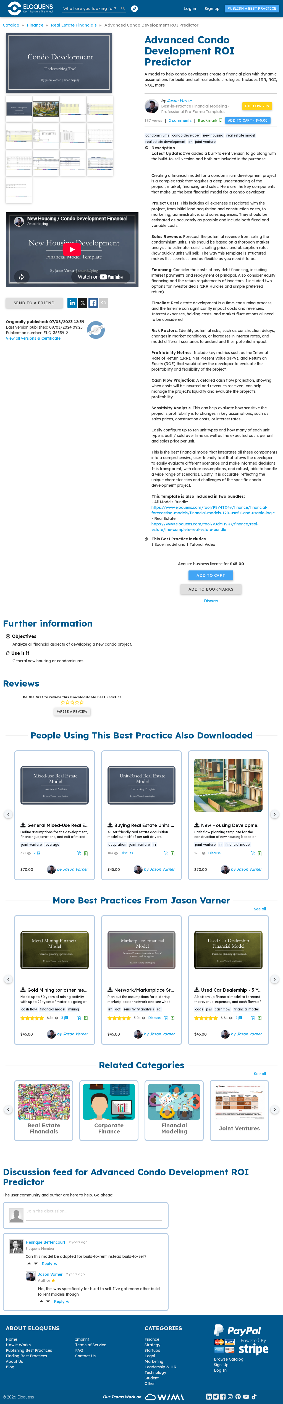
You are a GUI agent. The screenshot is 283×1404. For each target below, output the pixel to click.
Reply (50, 1263)
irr (190, 142)
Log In (220, 1370)
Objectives (24, 636)
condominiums (157, 135)
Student (152, 1378)
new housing (213, 135)
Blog (10, 1366)
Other (150, 1383)
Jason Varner (179, 100)
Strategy (152, 1344)
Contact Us (85, 1355)
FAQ (79, 1350)
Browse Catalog (228, 1359)
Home (11, 1339)
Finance (152, 1339)
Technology (155, 1372)
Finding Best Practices (26, 1355)
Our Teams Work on (122, 1396)
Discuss (211, 600)
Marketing (154, 1361)
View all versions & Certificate (33, 338)
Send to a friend (34, 302)
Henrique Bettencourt (46, 1242)
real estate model (240, 135)
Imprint (82, 1339)
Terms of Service (90, 1344)
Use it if (20, 653)
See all (260, 909)
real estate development (165, 142)
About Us (14, 1361)
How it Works (18, 1344)
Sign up (212, 8)
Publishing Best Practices (29, 1350)
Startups (152, 1350)
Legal (150, 1355)
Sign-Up (221, 1364)
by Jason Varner (72, 869)
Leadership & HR (160, 1366)
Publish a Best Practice (252, 8)
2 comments (180, 120)
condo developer (186, 135)
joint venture (205, 142)
